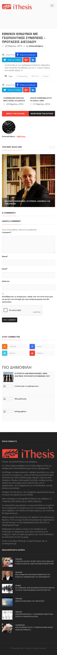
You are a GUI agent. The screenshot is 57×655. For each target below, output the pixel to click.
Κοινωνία (18, 572)
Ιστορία (18, 585)
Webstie (5, 281)
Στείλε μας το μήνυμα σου (27, 386)
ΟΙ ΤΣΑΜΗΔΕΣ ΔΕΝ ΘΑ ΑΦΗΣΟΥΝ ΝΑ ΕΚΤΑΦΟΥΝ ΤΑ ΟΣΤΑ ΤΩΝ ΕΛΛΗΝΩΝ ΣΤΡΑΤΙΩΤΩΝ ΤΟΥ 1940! (34, 590)
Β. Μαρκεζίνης (22, 76)
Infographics (20, 411)
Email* (5, 269)
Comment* (7, 232)
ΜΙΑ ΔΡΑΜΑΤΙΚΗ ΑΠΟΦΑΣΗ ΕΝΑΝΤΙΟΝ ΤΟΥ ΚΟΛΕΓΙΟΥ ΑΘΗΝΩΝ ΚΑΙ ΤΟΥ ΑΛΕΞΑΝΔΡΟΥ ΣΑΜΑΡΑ (32, 576)
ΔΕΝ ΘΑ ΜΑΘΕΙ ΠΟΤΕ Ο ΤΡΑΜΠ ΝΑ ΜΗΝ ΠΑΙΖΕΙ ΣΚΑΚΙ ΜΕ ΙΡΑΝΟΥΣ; (34, 628)
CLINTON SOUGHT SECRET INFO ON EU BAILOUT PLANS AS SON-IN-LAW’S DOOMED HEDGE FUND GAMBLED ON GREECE (34, 563)
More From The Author (42, 113)
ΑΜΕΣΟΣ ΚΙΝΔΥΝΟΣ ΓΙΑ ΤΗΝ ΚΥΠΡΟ (29, 601)
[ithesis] (17, 6)
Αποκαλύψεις (36, 46)
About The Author (15, 113)
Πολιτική (18, 559)
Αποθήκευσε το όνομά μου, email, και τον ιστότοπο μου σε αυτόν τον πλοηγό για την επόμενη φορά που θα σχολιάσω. (27, 299)
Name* (5, 256)
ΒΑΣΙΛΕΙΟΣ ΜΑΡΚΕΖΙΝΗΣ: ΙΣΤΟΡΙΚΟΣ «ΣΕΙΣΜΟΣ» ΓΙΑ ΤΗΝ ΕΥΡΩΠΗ (27, 202)
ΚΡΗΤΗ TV (35, 76)
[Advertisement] (29, 23)
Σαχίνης (46, 76)
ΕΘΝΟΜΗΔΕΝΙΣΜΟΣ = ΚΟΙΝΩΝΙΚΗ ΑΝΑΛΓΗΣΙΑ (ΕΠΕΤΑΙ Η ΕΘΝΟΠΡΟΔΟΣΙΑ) (34, 615)
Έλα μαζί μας (21, 399)
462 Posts (21, 136)
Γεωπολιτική (19, 625)
